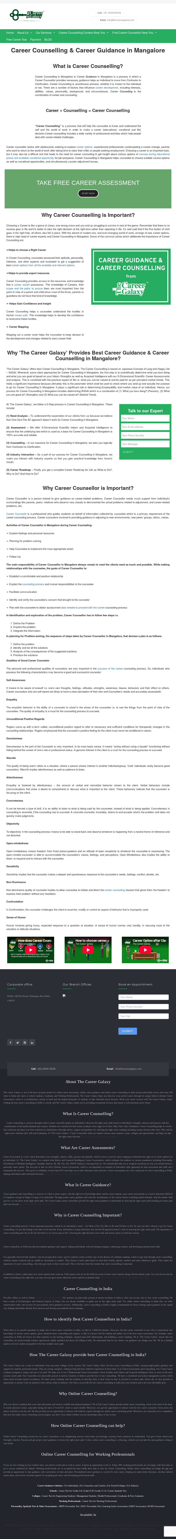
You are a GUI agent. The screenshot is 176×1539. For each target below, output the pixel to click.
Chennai (107, 1525)
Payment (35, 39)
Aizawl (97, 1528)
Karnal (54, 1528)
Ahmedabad (63, 1525)
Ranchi (80, 1528)
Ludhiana (107, 1528)
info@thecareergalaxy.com (124, 1069)
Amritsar (139, 1525)
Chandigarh (96, 1525)
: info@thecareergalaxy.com (117, 20)
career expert (22, 284)
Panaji (63, 1528)
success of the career (110, 668)
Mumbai (33, 1525)
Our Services (44, 33)
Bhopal (88, 1528)
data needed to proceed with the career (83, 607)
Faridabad (27, 1528)
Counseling (126, 91)
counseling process (33, 584)
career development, (107, 87)
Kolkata (117, 1525)
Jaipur (52, 1525)
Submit (127, 1031)
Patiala (149, 1525)
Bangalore (22, 1525)
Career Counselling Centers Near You (82, 33)
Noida (86, 1525)
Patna (157, 1525)
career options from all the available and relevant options (43, 265)
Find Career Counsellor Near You (132, 33)
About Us (23, 33)
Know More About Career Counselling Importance (125, 1277)
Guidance (91, 76)
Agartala (135, 1528)
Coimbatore (128, 1525)
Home (10, 33)
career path (21, 315)
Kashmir (71, 1528)
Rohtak (37, 1528)
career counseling (115, 890)
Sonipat (46, 1528)
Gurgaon (165, 1525)
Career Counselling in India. (49, 1298)
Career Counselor (16, 513)
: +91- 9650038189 (109, 13)
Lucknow (43, 1525)
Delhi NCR (10, 1525)
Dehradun (124, 1528)
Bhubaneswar (148, 1528)
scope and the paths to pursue (24, 288)
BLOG (48, 39)
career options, (84, 147)
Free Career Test (16, 39)
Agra (115, 1528)
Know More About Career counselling (99, 1136)
